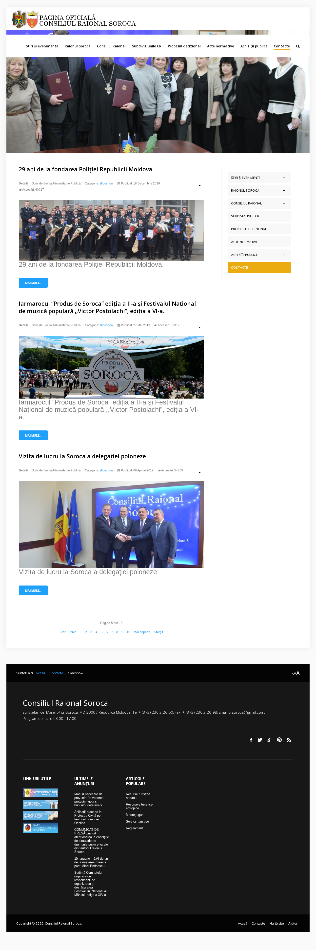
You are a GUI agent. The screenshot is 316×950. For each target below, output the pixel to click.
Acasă (242, 923)
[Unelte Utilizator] (197, 185)
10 (128, 632)
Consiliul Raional (111, 46)
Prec (73, 632)
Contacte (282, 46)
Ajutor (292, 923)
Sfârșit (158, 632)
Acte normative (220, 46)
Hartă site (277, 923)
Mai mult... (33, 283)
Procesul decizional (184, 46)
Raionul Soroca (78, 46)
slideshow (106, 183)
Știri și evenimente (42, 46)
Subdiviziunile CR (146, 46)
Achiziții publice (253, 46)
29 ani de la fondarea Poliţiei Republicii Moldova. (86, 169)
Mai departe (142, 632)
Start (62, 632)
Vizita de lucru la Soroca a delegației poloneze (82, 456)
